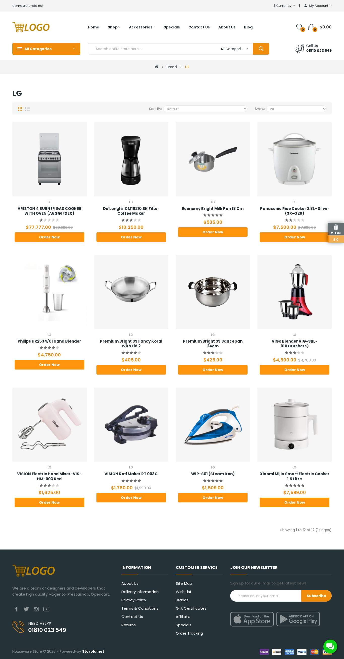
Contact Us (132, 616)
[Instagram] (36, 609)
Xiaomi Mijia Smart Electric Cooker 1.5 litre (294, 476)
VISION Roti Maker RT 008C (131, 474)
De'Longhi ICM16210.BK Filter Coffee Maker (131, 211)
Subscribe (316, 595)
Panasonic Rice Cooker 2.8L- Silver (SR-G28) (294, 211)
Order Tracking (189, 633)
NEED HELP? (39, 623)
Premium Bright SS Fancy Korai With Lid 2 (131, 344)
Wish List (184, 591)
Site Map (184, 583)
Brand (172, 66)
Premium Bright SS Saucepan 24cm (213, 344)
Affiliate (183, 616)
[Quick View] (63, 159)
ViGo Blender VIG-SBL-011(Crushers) (295, 344)
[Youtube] (46, 609)
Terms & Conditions (139, 608)
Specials (183, 625)
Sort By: (155, 108)
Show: (260, 108)
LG (187, 66)
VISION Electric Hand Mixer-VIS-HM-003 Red (49, 476)
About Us (130, 583)
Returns (128, 625)
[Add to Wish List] (35, 159)
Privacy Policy (133, 600)
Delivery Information (140, 591)
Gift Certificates (191, 608)
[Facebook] (16, 609)
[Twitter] (26, 609)
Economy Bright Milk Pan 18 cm (213, 208)
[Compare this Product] (49, 159)
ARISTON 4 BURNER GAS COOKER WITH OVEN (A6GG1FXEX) (49, 211)
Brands (182, 600)
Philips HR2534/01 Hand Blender (49, 341)
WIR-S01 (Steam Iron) (213, 474)
